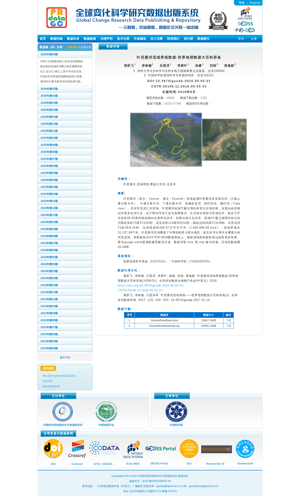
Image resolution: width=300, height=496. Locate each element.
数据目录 (73, 38)
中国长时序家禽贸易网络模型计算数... (62, 76)
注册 (254, 38)
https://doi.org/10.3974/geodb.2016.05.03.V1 (151, 285)
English (255, 2)
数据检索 (90, 38)
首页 (43, 38)
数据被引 (203, 38)
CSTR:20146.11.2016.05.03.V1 (140, 290)
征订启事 (156, 38)
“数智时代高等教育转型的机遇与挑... (61, 81)
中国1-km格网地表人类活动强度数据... (62, 61)
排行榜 (188, 38)
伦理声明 (106, 38)
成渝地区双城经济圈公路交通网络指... (62, 66)
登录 (241, 38)
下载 (228, 320)
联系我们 (173, 38)
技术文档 (123, 38)
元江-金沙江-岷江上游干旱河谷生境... (61, 71)
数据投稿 (56, 38)
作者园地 (140, 38)
